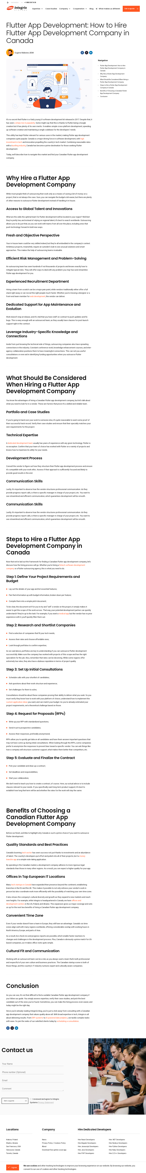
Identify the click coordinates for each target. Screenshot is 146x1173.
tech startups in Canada (21, 885)
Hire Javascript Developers (88, 1146)
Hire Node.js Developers (118, 1143)
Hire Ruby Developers (117, 1150)
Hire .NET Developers (117, 1140)
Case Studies (51, 9)
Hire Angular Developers (87, 1143)
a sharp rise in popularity (24, 123)
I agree (14, 1167)
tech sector (27, 852)
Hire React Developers (86, 1140)
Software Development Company (16, 8)
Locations (12, 1129)
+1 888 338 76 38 (30, 2)
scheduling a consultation (68, 1021)
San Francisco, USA (13, 1146)
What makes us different (109, 8)
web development (37, 296)
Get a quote (129, 8)
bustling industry (19, 145)
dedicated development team (20, 443)
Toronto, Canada (12, 1153)
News (44, 1140)
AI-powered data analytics (57, 1018)
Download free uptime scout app (54, 1150)
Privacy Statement (46, 1102)
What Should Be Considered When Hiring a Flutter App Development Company (114, 81)
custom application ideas (16, 702)
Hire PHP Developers (86, 1153)
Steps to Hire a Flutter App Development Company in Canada (113, 86)
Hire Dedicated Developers (94, 1129)
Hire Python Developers (118, 1146)
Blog (91, 9)
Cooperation (78, 9)
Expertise (36, 9)
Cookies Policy (60, 1143)
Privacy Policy (47, 1143)
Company (63, 9)
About (44, 1146)
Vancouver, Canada (13, 1150)
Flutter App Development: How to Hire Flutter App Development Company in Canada (112, 68)
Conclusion (104, 96)
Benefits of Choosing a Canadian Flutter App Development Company (113, 92)
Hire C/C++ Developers (117, 1153)
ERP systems (37, 1018)
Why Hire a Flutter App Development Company (112, 75)
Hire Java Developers (86, 1150)
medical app (64, 613)
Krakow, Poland (12, 1140)
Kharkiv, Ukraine (12, 1143)
